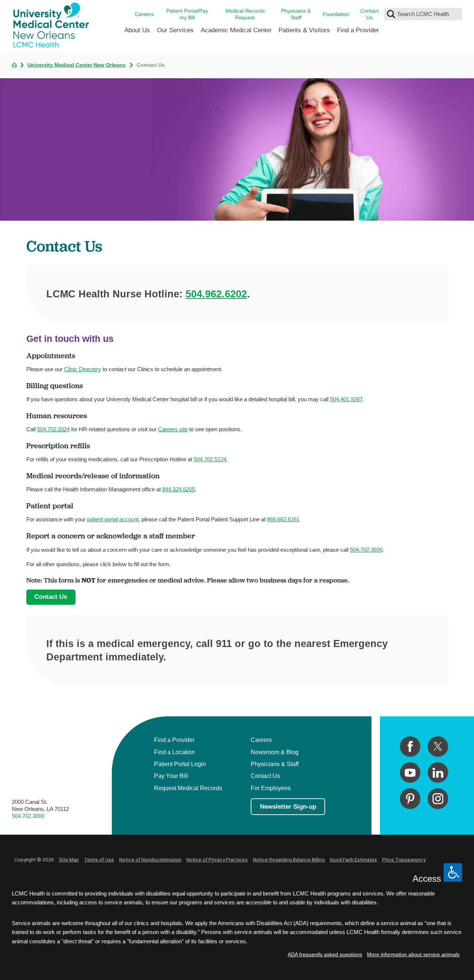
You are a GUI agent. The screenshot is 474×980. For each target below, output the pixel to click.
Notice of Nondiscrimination (150, 859)
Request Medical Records (188, 788)
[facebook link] (410, 746)
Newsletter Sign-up (288, 806)
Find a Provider (358, 30)
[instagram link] (438, 798)
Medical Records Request (245, 14)
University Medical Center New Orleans (76, 65)
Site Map (69, 859)
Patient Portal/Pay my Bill (187, 14)
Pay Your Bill (171, 775)
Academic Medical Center (236, 30)
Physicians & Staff (296, 14)
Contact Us (369, 14)
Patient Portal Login (180, 763)
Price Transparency (403, 859)
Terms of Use (99, 859)
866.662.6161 (283, 519)
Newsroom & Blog (274, 752)
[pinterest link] (410, 798)
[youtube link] (410, 772)
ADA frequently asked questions (325, 954)
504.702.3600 (366, 550)
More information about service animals (413, 954)
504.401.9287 (346, 399)
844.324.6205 (178, 489)
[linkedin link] (438, 772)
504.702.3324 (53, 429)
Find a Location (174, 752)
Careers (144, 14)
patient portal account (112, 519)
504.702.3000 (28, 816)
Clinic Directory (82, 369)
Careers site (173, 429)
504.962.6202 (216, 294)
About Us (137, 30)
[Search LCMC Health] (391, 14)
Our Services (175, 30)
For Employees (271, 788)
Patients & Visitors (304, 30)
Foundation (336, 14)
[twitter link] (438, 746)
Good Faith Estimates (353, 859)
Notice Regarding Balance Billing (289, 859)
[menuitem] (137, 32)
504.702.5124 (210, 459)
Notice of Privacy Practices (217, 859)
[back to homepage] (14, 65)
